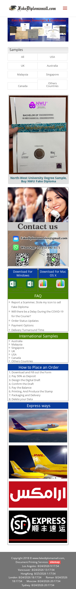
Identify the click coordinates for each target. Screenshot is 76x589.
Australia (52, 65)
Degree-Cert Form (17, 288)
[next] (63, 29)
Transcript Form (30, 290)
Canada (22, 86)
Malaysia (22, 74)
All (22, 57)
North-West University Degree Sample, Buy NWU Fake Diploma (38, 179)
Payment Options (22, 325)
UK (22, 65)
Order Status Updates (25, 321)
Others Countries (52, 84)
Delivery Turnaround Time (27, 330)
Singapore (52, 74)
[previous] (13, 29)
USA (52, 57)
